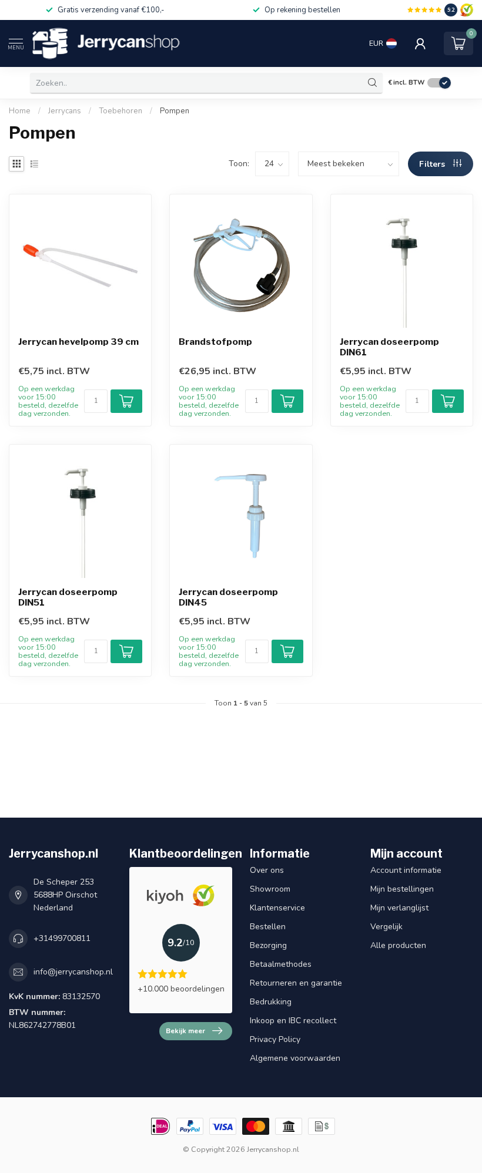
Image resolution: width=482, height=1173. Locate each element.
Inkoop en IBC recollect (293, 1020)
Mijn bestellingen (402, 889)
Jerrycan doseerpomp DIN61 (389, 347)
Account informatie (405, 870)
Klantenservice (277, 907)
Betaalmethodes (281, 964)
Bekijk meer (185, 1031)
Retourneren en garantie (296, 983)
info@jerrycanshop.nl (73, 971)
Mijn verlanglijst (399, 907)
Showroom (270, 889)
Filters (433, 164)
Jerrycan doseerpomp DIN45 (228, 597)
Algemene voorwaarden (295, 1058)
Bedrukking (271, 1001)
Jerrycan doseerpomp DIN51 (68, 597)
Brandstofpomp (215, 342)
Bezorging (268, 945)
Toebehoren (120, 111)
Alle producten (398, 945)
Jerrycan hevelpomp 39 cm (78, 342)
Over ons (267, 870)
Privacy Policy (275, 1039)
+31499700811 (62, 938)
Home (20, 111)
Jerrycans (64, 111)
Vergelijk (386, 926)
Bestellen (268, 926)
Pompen (174, 111)
